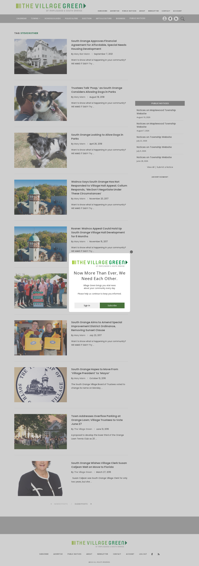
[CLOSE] (131, 252)
